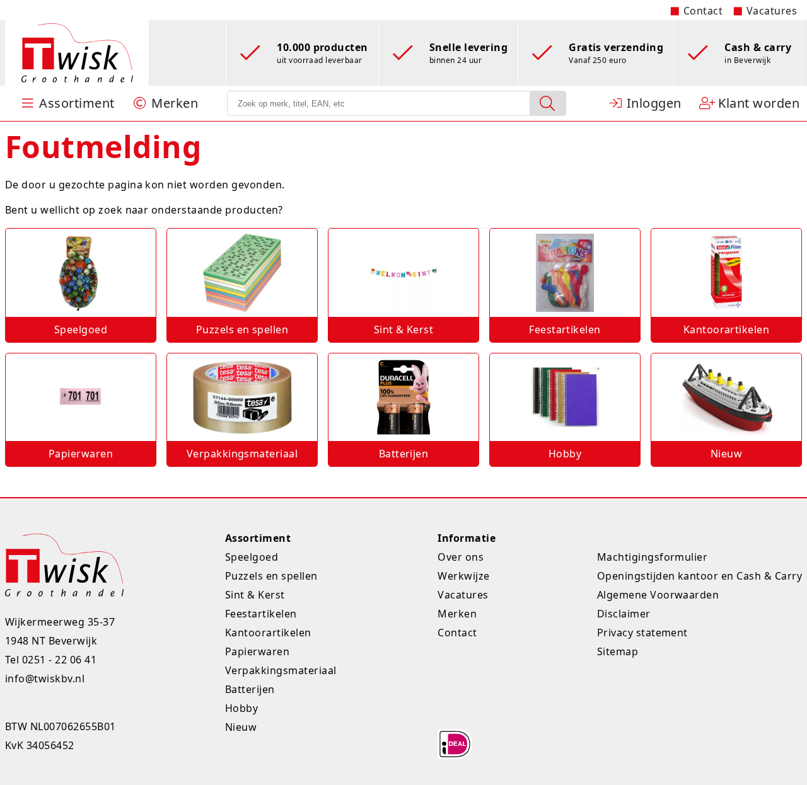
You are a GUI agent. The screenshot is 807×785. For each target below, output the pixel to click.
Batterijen (250, 689)
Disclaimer (624, 614)
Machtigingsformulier (652, 557)
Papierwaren (257, 651)
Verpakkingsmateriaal (281, 670)
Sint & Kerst (255, 595)
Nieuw (241, 727)
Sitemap (617, 651)
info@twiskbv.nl (44, 678)
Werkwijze (463, 576)
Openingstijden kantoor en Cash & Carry (699, 576)
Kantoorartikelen (268, 632)
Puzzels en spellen (271, 576)
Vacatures (771, 11)
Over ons (461, 557)
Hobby (241, 708)
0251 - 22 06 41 (59, 660)
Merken (457, 614)
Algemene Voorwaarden (658, 595)
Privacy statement (642, 632)
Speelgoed (251, 557)
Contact (703, 11)
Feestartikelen (261, 614)
